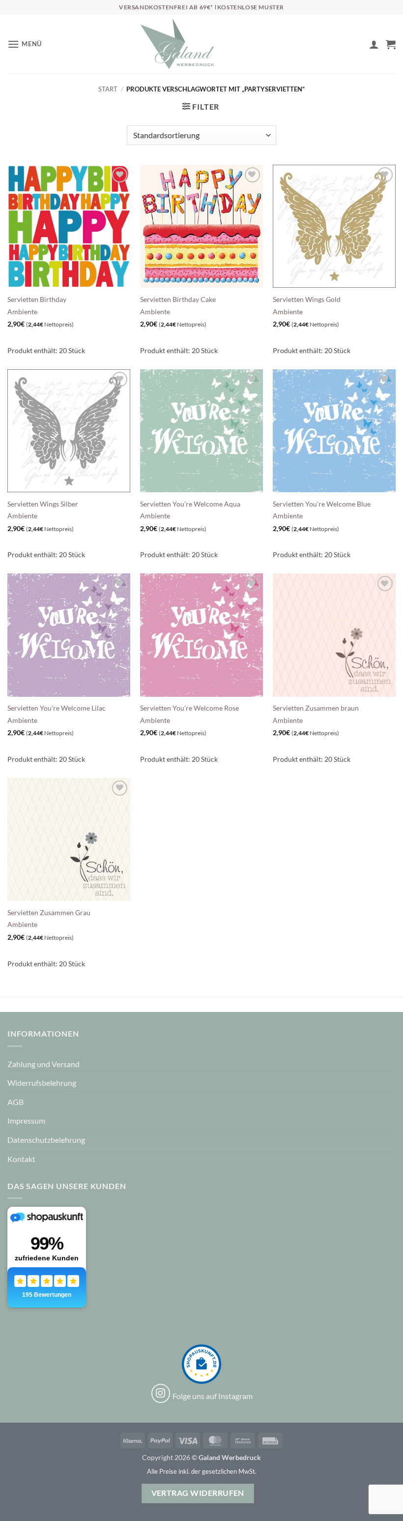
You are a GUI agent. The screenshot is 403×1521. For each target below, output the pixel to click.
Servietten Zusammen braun (316, 708)
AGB (15, 1101)
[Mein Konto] (374, 44)
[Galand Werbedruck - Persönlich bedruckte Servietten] (177, 44)
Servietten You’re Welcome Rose (189, 708)
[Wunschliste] (357, 46)
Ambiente (22, 311)
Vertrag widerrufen (197, 1493)
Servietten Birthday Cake (178, 299)
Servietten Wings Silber (42, 504)
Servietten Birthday (36, 299)
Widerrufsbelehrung (41, 1082)
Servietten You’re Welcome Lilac (56, 708)
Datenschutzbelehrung (46, 1139)
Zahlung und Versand (43, 1064)
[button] (24, 44)
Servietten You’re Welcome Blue (322, 504)
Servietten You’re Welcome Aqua (190, 504)
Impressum (26, 1120)
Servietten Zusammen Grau (48, 912)
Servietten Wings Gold (307, 299)
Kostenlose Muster (250, 7)
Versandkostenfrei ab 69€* (167, 7)
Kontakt (21, 1158)
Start (107, 89)
